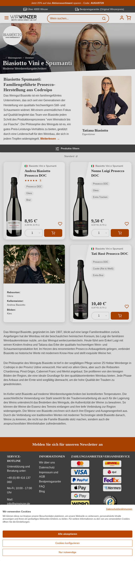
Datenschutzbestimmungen (119, 509)
